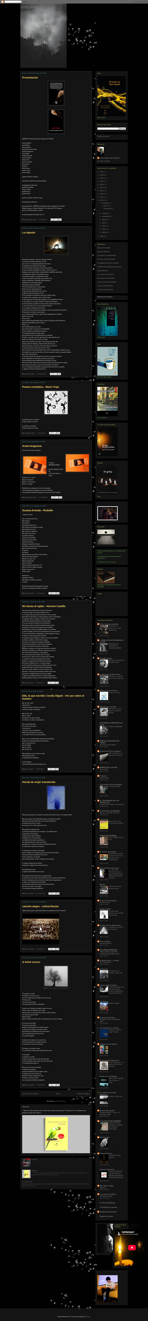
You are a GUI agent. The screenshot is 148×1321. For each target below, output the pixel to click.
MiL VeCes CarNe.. (107, 1186)
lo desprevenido (27, 1182)
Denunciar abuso (105, 297)
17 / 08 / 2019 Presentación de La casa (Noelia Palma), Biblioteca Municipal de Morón (116, 874)
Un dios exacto (105, 902)
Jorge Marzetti (102, 270)
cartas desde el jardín (108, 985)
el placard (104, 969)
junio (104, 223)
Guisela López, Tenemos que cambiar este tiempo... (116, 913)
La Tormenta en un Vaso (109, 1028)
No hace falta (104, 778)
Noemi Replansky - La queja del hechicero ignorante (116, 1064)
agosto (104, 219)
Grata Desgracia (32, 446)
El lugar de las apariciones (110, 925)
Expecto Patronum (107, 1169)
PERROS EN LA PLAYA (108, 767)
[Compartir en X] (56, 219)
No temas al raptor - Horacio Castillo (44, 606)
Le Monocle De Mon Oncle (110, 674)
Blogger (87, 1316)
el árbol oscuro (31, 962)
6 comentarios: (41, 593)
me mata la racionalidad (108, 745)
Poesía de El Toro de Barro (110, 751)
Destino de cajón (106, 1216)
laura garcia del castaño (106, 278)
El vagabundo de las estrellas (108, 263)
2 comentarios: (43, 219)
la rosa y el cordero (107, 1017)
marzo (104, 229)
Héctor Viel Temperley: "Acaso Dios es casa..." (116, 1080)
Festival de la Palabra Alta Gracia (109, 267)
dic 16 (106, 206)
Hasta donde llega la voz (109, 1060)
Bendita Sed (104, 1137)
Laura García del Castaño (110, 158)
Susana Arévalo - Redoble (37, 510)
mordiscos (104, 1001)
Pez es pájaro (105, 941)
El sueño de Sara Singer (106, 259)
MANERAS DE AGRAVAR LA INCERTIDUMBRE (115, 646)
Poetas (102, 884)
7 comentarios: (41, 433)
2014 (102, 187)
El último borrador (114, 786)
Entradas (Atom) (60, 1101)
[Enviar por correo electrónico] (52, 219)
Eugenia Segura (114, 1003)
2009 (102, 236)
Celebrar (34, 1159)
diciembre (105, 203)
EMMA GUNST (105, 909)
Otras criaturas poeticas (109, 624)
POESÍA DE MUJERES (108, 836)
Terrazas (103, 776)
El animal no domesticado (106, 255)
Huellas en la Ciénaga (108, 1076)
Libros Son (104, 819)
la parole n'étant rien (115, 1096)
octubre (105, 213)
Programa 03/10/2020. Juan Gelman (112, 804)
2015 (102, 184)
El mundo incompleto (108, 901)
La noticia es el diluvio (105, 274)
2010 (102, 200)
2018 (102, 175)
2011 (102, 197)
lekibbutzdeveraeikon (108, 1212)
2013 (102, 191)
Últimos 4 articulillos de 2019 (109, 813)
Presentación (30, 77)
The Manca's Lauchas (108, 1207)
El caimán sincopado (108, 852)
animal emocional (105, 943)
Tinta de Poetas (106, 1153)
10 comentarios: (40, 893)
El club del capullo (107, 1110)
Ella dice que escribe (108, 707)
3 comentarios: (43, 497)
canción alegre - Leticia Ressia (40, 906)
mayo (104, 226)
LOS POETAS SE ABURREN (110, 1121)
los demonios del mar (105, 289)
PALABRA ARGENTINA (108, 950)
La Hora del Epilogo (107, 1203)
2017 (102, 178)
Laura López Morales (105, 286)
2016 (102, 181)
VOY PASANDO (105, 962)
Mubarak (25, 1106)
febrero (105, 232)
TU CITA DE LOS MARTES (110, 811)
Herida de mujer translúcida (38, 782)
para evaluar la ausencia (109, 868)
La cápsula (28, 232)
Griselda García (106, 658)
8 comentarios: (41, 1085)
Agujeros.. (103, 1188)
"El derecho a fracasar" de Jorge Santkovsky (115, 628)
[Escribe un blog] (54, 219)
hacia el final (104, 769)
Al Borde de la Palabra (108, 1044)
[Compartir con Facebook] (58, 219)
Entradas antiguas (83, 1093)
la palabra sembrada (29, 7)
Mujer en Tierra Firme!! (109, 691)
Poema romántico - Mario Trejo (40, 386)
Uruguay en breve (114, 692)
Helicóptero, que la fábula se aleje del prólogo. (115, 710)
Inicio (58, 1093)
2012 (102, 194)
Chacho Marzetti (103, 251)
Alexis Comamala (103, 248)
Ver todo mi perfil (103, 161)
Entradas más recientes (30, 1093)
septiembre (106, 216)
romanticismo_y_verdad (109, 960)
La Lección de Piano (108, 1194)
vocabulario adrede (106, 1196)
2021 (102, 172)
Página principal (103, 136)
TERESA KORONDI (115, 726)
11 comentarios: (42, 374)
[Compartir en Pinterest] (60, 219)
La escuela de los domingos (111, 784)
